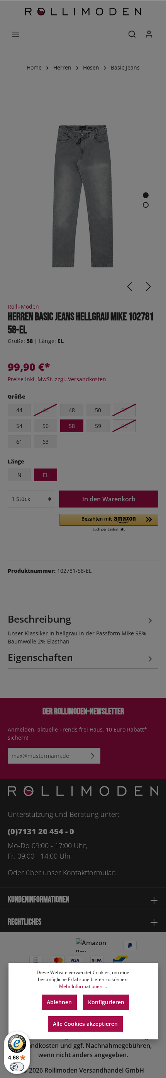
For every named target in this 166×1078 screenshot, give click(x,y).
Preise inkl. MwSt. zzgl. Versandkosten (57, 379)
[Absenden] (92, 756)
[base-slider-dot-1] (146, 195)
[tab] (81, 628)
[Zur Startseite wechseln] (83, 11)
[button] (108, 523)
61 (19, 441)
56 (45, 426)
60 (124, 426)
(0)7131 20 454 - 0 (41, 831)
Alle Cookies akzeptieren (85, 1023)
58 (72, 426)
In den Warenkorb (109, 499)
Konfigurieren (106, 1002)
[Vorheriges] (129, 286)
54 (19, 426)
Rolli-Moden (23, 306)
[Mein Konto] (149, 34)
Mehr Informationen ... (83, 986)
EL (46, 475)
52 (124, 410)
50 (98, 410)
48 (72, 410)
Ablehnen (59, 1002)
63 (45, 441)
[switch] (17, 1067)
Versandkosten (36, 1045)
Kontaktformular (89, 872)
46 (45, 410)
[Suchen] (132, 34)
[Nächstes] (148, 286)
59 (98, 426)
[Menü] (15, 34)
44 (19, 410)
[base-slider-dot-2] (146, 205)
